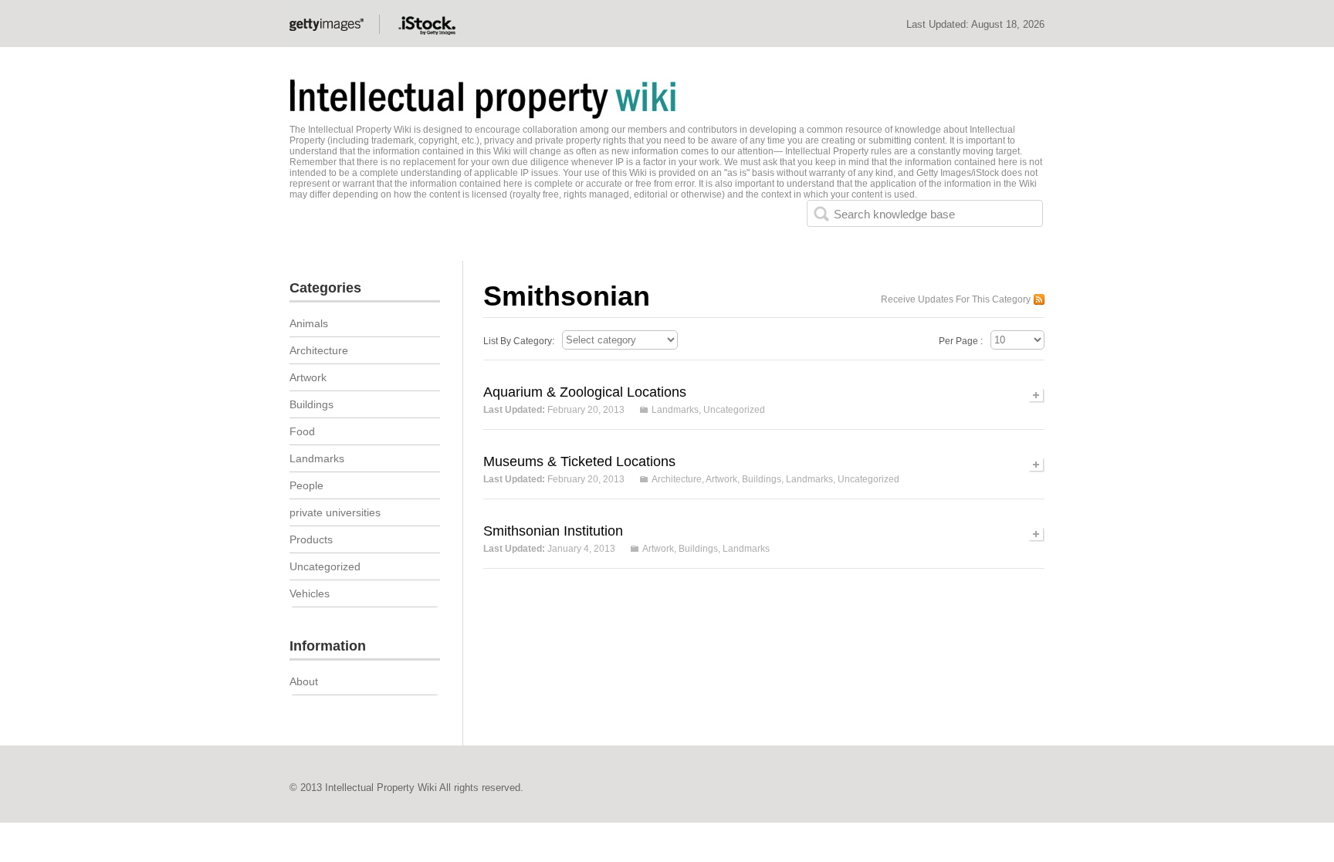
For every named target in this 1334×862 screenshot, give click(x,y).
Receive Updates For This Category (956, 299)
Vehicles (309, 593)
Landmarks (675, 409)
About (303, 681)
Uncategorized (734, 409)
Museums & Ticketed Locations (579, 461)
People (306, 485)
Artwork (721, 479)
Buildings (761, 479)
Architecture (677, 479)
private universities (335, 512)
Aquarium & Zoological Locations (584, 392)
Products (311, 539)
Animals (308, 323)
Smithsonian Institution (553, 531)
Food (302, 431)
